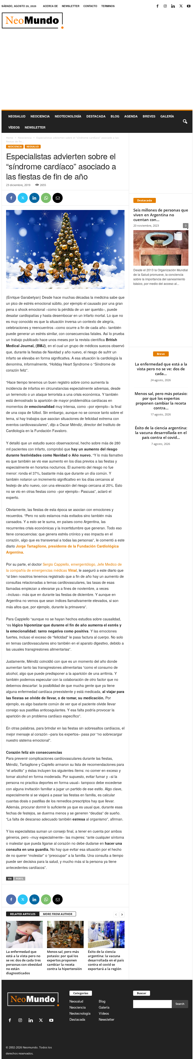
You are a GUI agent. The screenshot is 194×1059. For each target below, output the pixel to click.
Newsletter (106, 1019)
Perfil (19, 878)
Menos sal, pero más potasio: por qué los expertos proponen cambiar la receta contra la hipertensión (64, 960)
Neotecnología (79, 1013)
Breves (149, 116)
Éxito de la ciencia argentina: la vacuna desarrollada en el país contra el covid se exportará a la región (106, 960)
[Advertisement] (97, 72)
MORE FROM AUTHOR (57, 914)
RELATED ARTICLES (22, 914)
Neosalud (17, 116)
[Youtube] (189, 6)
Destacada (96, 116)
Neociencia (40, 116)
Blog (115, 116)
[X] (181, 6)
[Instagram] (165, 6)
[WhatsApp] (46, 198)
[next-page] (122, 914)
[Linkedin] (173, 6)
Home (9, 137)
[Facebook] (157, 6)
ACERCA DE (50, 6)
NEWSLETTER (70, 6)
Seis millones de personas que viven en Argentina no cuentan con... (160, 214)
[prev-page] (115, 914)
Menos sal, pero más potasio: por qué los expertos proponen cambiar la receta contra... (161, 400)
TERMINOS (108, 6)
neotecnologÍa (68, 116)
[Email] (58, 198)
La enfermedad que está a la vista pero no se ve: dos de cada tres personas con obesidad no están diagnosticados (24, 962)
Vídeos (14, 127)
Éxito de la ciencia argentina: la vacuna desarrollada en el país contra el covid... (161, 432)
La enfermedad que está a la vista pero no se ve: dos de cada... (161, 368)
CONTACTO (90, 6)
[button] (184, 121)
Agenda (131, 116)
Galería (167, 116)
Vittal (72, 570)
